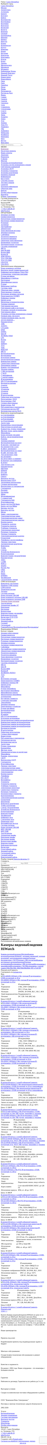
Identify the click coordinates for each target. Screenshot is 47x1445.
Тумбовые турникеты (9, 528)
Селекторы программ (9, 700)
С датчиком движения (29, 956)
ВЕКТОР (4, 349)
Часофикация (6, 577)
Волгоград (5, 26)
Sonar (3, 342)
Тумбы (3, 548)
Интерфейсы (5, 780)
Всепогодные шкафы (9, 841)
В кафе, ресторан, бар (9, 453)
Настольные (5, 280)
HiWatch (4, 470)
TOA (3, 346)
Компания (4, 149)
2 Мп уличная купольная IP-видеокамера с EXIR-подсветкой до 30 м (19, 1062)
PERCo (3, 564)
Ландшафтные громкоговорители (13, 649)
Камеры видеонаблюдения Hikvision (14, 954)
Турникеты (5, 782)
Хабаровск (5, 131)
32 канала (4, 393)
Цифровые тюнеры (8, 298)
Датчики (4, 591)
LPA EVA (4, 262)
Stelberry (4, 344)
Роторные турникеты (9, 532)
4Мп (18, 968)
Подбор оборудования (9, 192)
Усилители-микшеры (9, 238)
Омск (3, 81)
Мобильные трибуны (9, 286)
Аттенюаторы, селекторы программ (14, 274)
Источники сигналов (9, 679)
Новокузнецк (6, 77)
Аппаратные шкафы (8, 835)
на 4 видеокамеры (7, 417)
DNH (3, 330)
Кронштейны (6, 748)
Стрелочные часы (7, 819)
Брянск (3, 18)
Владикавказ (5, 22)
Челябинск (5, 135)
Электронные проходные (10, 530)
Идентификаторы (7, 502)
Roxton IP (4, 254)
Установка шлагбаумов (9, 173)
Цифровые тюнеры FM (9, 683)
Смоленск (4, 103)
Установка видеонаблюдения (11, 163)
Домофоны (5, 776)
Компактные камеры (8, 361)
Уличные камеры (7, 369)
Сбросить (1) (21, 859)
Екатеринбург (6, 35)
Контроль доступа (7, 478)
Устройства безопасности (10, 552)
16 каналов (5, 389)
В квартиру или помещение (11, 461)
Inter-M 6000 (5, 250)
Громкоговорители (8, 217)
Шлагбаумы (5, 802)
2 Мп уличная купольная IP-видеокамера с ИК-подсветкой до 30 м (19, 1035)
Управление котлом (8, 589)
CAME (3, 562)
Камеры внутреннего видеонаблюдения (22, 961)
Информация (6, 177)
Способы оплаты (7, 181)
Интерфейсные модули (9, 823)
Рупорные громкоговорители (12, 641)
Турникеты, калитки (8, 524)
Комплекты (5, 546)
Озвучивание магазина (9, 306)
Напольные (5, 607)
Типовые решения (8, 304)
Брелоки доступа (7, 508)
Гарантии (4, 184)
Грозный (4, 33)
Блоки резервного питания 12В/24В (14, 597)
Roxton (3, 340)
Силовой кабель (7, 855)
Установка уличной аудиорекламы (13, 310)
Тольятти (4, 117)
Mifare (3, 494)
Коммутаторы (6, 736)
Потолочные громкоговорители (13, 219)
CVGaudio (5, 328)
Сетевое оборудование (9, 403)
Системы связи (6, 288)
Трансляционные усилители (11, 657)
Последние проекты (8, 151)
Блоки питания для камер (10, 435)
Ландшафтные (6, 227)
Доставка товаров (7, 183)
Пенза (3, 87)
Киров (3, 51)
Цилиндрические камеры (10, 359)
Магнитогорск (6, 65)
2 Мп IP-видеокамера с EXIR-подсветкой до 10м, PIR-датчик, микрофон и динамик (21, 1116)
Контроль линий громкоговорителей (14, 270)
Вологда (4, 30)
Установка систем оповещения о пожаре (16, 165)
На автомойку (6, 457)
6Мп (25, 968)
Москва (4, 8)
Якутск (3, 141)
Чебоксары (5, 133)
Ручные (4, 284)
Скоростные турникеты (9, 790)
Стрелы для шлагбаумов (10, 807)
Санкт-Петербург (12, 2)
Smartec (3, 566)
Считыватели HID (8, 500)
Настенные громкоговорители (12, 221)
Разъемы (4, 439)
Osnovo (3, 476)
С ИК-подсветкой (7, 371)
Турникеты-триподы (8, 526)
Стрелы (4, 550)
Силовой (4, 623)
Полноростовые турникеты (11, 794)
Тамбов (3, 113)
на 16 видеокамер (7, 421)
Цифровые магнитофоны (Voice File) (14, 272)
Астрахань (5, 12)
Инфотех (4, 474)
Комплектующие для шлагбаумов (13, 556)
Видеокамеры (6, 355)
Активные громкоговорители (12, 645)
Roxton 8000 (5, 252)
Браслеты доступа (7, 510)
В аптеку (4, 462)
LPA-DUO (5, 264)
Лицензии (4, 155)
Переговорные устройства (11, 292)
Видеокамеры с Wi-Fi (18, 966)
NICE (3, 572)
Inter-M (3, 334)
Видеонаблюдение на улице (11, 451)
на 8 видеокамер (7, 419)
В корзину (5, 1001)
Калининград (6, 45)
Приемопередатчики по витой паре (14, 752)
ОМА (3, 570)
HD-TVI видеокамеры (9, 381)
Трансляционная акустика (10, 231)
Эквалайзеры (6, 702)
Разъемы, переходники (9, 756)
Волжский (5, 28)
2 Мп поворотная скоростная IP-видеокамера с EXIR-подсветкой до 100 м (20, 1229)
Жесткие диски (6, 750)
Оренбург (4, 85)
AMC (3, 324)
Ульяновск (5, 127)
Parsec (3, 574)
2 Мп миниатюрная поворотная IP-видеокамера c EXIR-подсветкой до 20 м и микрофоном (22, 1089)
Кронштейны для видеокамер (12, 425)
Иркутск (4, 41)
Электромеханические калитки (12, 536)
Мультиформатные (8, 496)
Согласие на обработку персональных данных (18, 1441)
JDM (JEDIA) (6, 256)
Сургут (3, 111)
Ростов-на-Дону (7, 93)
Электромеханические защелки (12, 520)
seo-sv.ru (22, 1443)
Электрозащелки (7, 772)
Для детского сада (7, 464)
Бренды (4, 190)
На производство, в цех (9, 447)
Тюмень (4, 123)
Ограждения (5, 538)
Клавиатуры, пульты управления (13, 429)
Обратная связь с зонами (10, 290)
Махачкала (5, 67)
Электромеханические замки (11, 518)
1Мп (8, 968)
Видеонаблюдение (8, 353)
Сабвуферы (5, 234)
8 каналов (4, 387)
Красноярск (5, 57)
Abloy (3, 560)
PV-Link (4, 472)
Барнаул (4, 14)
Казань (3, 43)
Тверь (3, 115)
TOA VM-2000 (6, 258)
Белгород (4, 16)
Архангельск (5, 10)
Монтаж (4, 161)
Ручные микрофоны (8, 689)
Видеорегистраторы (8, 383)
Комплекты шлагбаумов (10, 804)
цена (15, 972)
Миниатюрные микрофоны (11, 694)
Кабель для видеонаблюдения (12, 437)
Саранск (4, 99)
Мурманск (5, 69)
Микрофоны (5, 433)
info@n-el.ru (5, 211)
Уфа (2, 129)
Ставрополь (5, 107)
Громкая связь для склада (10, 316)
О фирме (4, 159)
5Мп (22, 968)
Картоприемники (7, 796)
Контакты (4, 194)
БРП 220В (4, 831)
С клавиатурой (6, 498)
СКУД (3, 758)
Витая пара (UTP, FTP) (9, 617)
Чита (2, 139)
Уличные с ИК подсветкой (27, 960)
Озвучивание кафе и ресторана (12, 308)
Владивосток (6, 20)
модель (19, 972)
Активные (5, 225)
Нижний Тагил (6, 75)
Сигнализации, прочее (9, 579)
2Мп (11, 968)
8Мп (29, 968)
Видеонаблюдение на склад (11, 443)
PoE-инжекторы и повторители (12, 407)
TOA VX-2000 (6, 260)
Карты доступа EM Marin (10, 504)
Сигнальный (5, 625)
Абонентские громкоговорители (13, 651)
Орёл (3, 83)
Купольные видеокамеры (10, 718)
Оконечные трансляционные (11, 240)
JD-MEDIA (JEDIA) (8, 673)
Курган (3, 59)
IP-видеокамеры (7, 379)
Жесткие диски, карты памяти (12, 431)
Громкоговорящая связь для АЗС (13, 318)
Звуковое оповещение (9, 1415)
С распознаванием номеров (18, 958)
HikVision (4, 468)
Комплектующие (7, 813)
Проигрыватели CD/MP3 (10, 296)
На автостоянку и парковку (11, 459)
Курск (3, 61)
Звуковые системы (8, 215)
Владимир (5, 24)
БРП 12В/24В (6, 829)
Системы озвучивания (9, 1417)
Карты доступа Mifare (9, 506)
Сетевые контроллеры (9, 484)
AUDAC (4, 326)
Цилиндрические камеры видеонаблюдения (17, 720)
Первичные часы (7, 821)
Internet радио (6, 300)
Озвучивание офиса (8, 312)
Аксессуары (5, 423)
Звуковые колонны (8, 233)
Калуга (3, 47)
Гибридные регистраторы (10, 397)
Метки (3, 512)
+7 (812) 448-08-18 (8, 209)
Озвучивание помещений (10, 167)
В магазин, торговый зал (10, 445)
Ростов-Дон (5, 568)
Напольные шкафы (8, 837)
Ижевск (4, 39)
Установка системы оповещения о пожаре (16, 314)
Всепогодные (6, 611)
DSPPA (3, 332)
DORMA (4, 576)
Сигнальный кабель (8, 853)
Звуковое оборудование (9, 633)
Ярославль (5, 143)
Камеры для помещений (10, 367)
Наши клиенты (6, 153)
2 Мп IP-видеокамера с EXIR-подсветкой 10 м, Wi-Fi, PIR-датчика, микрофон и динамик (23, 1144)
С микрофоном (6, 375)
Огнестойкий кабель (8, 849)
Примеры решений (8, 175)
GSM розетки (6, 587)
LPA (2, 338)
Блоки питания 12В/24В (10, 595)
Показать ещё (6, 1309)
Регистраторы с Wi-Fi (9, 399)
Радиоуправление (7, 554)
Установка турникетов (9, 171)
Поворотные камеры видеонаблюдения (15, 724)
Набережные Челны (8, 71)
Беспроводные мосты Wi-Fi (11, 411)
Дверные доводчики (8, 542)
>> (6, 1311)
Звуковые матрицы (8, 704)
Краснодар (5, 55)
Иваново (4, 37)
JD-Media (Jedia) (7, 336)
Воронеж (4, 31)
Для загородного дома (9, 455)
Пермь (3, 89)
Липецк (4, 63)
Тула (2, 121)
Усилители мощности (9, 236)
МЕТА (3, 248)
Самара (3, 97)
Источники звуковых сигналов (12, 294)
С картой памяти (7, 377)
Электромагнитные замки (10, 516)
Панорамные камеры (9, 365)
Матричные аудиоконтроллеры (12, 302)
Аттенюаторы (6, 696)
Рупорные (4, 223)
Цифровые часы (7, 817)
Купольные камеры (8, 357)
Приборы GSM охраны (9, 585)
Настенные (5, 609)
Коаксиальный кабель (9, 857)
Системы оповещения (9, 246)
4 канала (4, 385)
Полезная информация (9, 186)
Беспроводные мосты (9, 742)
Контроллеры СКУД (8, 480)
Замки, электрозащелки (9, 514)
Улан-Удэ (4, 125)
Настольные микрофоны (10, 690)
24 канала (4, 391)
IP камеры (4, 714)
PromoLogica (17, 1439)
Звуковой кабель (7, 621)
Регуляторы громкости (9, 698)
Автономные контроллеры (11, 482)
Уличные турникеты (8, 534)
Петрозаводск (6, 91)
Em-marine (5, 492)
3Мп (15, 968)
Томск (3, 119)
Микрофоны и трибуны (9, 278)
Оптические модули (8, 740)
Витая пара (5, 847)
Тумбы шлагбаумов (8, 805)
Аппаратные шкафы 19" (10, 605)
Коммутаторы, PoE (8, 405)
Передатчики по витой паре (11, 427)
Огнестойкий (6, 619)
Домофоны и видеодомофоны (12, 540)
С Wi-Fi (3, 373)
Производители (7, 322)
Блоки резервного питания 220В (13, 599)
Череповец (5, 137)
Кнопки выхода (7, 522)
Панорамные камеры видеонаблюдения (15, 726)
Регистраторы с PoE (8, 401)
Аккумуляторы (6, 603)
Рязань (3, 95)
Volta (2, 348)
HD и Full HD (36, 968)
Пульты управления (8, 746)
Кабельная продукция (9, 615)
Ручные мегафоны (8, 276)
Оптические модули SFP (10, 409)
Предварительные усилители (12, 244)
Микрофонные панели (9, 282)
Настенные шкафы (8, 839)
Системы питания (7, 593)
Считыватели (6, 488)
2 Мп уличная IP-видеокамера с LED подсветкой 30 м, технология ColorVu (21, 1287)
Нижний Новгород (8, 73)
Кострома (4, 53)
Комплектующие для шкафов (12, 613)
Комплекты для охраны (9, 583)
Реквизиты (5, 157)
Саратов (4, 101)
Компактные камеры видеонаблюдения (15, 722)
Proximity (4, 490)
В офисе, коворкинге (9, 449)
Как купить (5, 179)
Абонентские (6, 229)
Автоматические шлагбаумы (11, 544)
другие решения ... (8, 320)
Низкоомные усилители (10, 242)
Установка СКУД (7, 169)
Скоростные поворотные (10, 363)
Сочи (3, 105)
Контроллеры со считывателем (12, 486)
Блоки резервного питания (11, 268)
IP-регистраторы (7, 395)
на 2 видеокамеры (7, 415)
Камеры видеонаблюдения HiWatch (17, 955)
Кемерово (4, 49)
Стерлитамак (6, 109)
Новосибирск (6, 79)
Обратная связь (6, 188)
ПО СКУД (5, 778)
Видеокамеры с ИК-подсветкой (22, 964)
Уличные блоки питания (10, 601)
